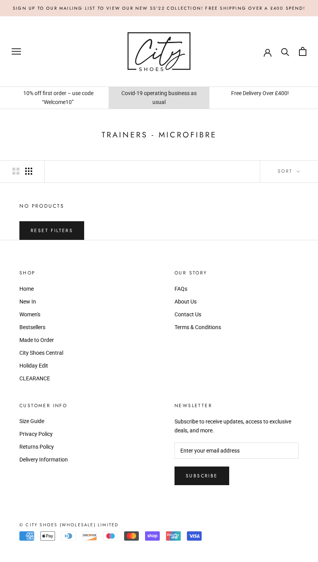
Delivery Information (43, 459)
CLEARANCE (34, 378)
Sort (286, 171)
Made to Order (36, 340)
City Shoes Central (41, 353)
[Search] (285, 51)
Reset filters (52, 230)
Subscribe (202, 475)
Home (26, 289)
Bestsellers (32, 327)
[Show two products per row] (15, 171)
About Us (186, 301)
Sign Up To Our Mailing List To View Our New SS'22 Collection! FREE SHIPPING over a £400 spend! (159, 8)
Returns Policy (36, 447)
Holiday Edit (33, 366)
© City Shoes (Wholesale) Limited (68, 525)
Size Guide (31, 421)
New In (27, 301)
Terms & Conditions (198, 327)
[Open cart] (302, 51)
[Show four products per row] (28, 171)
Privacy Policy (36, 434)
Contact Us (188, 314)
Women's (29, 314)
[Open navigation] (16, 51)
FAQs (181, 289)
